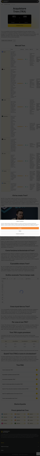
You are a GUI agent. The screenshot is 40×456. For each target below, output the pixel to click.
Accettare (20, 228)
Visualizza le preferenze (20, 233)
